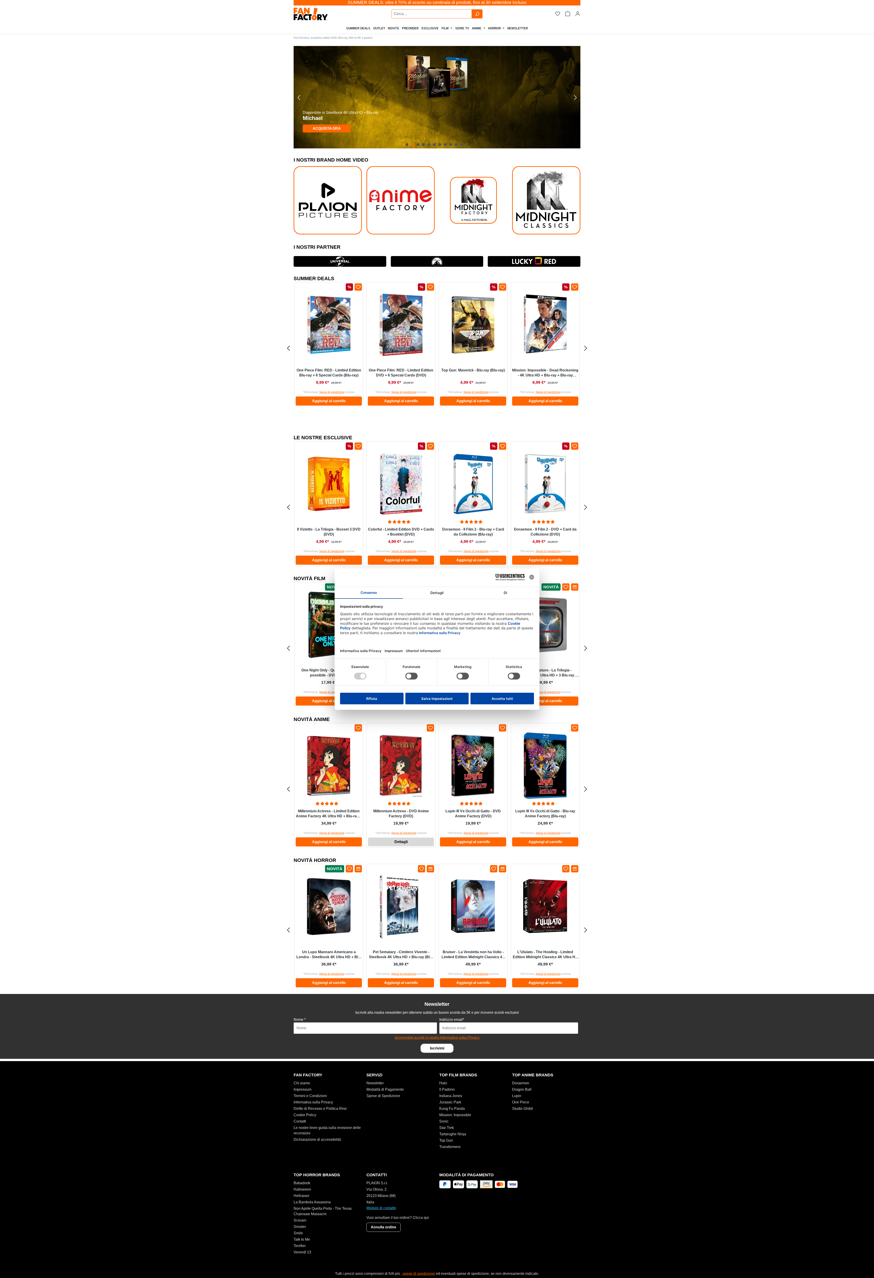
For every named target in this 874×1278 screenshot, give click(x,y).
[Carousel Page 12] (467, 144)
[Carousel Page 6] (434, 144)
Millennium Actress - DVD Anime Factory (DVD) (401, 813)
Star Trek (446, 1128)
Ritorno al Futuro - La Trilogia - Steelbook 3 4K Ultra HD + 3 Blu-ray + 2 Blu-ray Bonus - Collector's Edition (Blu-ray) (545, 673)
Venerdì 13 (302, 1252)
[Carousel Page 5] (428, 144)
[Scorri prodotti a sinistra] (288, 348)
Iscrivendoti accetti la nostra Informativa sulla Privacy (437, 1037)
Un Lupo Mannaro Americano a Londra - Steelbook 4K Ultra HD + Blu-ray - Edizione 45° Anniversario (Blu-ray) (328, 955)
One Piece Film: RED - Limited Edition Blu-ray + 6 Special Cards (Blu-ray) (329, 372)
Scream (300, 1220)
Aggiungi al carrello (329, 401)
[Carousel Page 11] (461, 144)
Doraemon (520, 1083)
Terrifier (300, 1246)
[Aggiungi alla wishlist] (358, 287)
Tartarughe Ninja (452, 1134)
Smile (298, 1233)
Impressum (302, 1089)
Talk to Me (302, 1239)
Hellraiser (301, 1196)
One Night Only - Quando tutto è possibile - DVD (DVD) (328, 672)
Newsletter (375, 1083)
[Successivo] (575, 97)
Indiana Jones (450, 1096)
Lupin (516, 1096)
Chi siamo (302, 1083)
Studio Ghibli (522, 1108)
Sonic (444, 1121)
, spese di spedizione (418, 1273)
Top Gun (446, 1140)
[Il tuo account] (577, 14)
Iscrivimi (437, 1048)
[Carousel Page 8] (445, 144)
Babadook (302, 1183)
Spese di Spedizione (383, 1096)
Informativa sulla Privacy (313, 1102)
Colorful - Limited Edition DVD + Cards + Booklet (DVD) (401, 531)
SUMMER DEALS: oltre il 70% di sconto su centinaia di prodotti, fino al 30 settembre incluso (437, 2)
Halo (443, 1083)
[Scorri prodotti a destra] (585, 348)
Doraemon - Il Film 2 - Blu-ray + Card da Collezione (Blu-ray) (473, 531)
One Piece (520, 1102)
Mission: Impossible (455, 1115)
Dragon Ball (521, 1089)
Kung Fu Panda (452, 1108)
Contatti (300, 1121)
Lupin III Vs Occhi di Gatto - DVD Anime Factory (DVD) (473, 813)
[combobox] (431, 13)
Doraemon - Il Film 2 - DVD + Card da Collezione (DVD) (545, 531)
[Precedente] (299, 97)
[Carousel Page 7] (439, 144)
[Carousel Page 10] (456, 144)
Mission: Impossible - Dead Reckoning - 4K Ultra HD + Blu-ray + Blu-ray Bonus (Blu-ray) (545, 373)
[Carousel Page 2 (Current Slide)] (412, 144)
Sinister (300, 1227)
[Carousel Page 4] (423, 144)
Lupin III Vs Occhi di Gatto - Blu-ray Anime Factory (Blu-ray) (545, 813)
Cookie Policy (305, 1115)
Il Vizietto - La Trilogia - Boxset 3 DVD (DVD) (329, 531)
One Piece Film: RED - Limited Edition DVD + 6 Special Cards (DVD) (401, 372)
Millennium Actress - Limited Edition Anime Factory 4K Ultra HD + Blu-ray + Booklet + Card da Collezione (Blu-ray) (329, 814)
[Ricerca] (477, 13)
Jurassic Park (450, 1102)
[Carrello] (567, 14)
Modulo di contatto (381, 1208)
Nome (300, 1019)
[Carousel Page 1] (407, 144)
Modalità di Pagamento (385, 1089)
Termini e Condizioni (310, 1096)
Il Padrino (447, 1089)
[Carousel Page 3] (418, 144)
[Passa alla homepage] (322, 14)
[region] (437, 97)
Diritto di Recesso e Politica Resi (320, 1108)
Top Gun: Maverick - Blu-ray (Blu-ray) (473, 370)
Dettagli (401, 842)
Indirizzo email (451, 1019)
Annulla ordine (383, 1227)
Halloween (302, 1189)
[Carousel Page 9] (450, 144)
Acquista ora (327, 128)
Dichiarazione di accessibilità (317, 1139)
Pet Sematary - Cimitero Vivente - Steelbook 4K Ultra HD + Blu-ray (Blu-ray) (401, 955)
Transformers (449, 1147)
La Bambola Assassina (312, 1202)
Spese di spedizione (331, 392)
